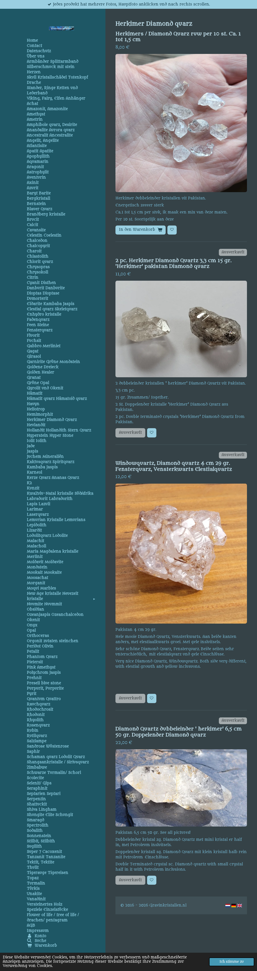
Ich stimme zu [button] (232, 962)
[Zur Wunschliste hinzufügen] (172, 230)
